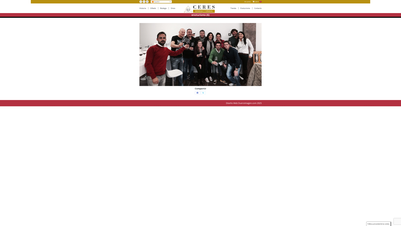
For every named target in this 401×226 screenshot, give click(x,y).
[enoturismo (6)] (200, 54)
